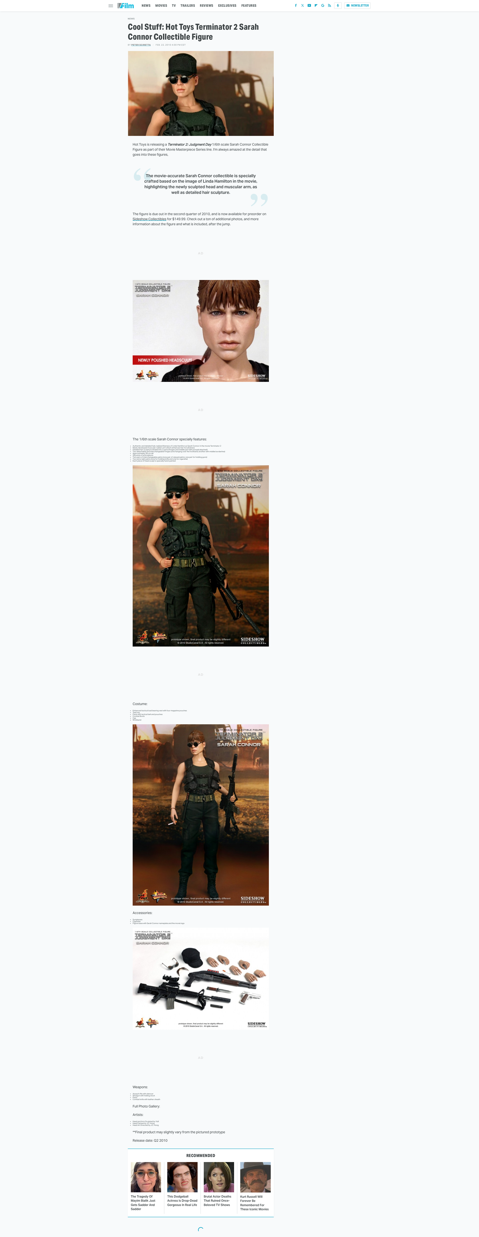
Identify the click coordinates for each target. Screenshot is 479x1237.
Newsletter (360, 5)
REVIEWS (206, 5)
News (131, 19)
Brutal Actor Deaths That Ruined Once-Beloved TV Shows (217, 1201)
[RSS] (329, 6)
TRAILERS (188, 5)
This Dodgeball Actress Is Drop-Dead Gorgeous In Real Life (182, 1201)
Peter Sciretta (141, 45)
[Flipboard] (316, 6)
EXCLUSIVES (227, 5)
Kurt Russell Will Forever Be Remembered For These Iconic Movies (254, 1203)
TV (174, 5)
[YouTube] (309, 6)
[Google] (323, 6)
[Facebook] (296, 6)
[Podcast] (338, 5)
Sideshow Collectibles (149, 219)
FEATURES (249, 5)
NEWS (146, 5)
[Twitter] (302, 6)
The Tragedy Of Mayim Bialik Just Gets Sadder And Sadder (143, 1203)
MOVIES (161, 5)
